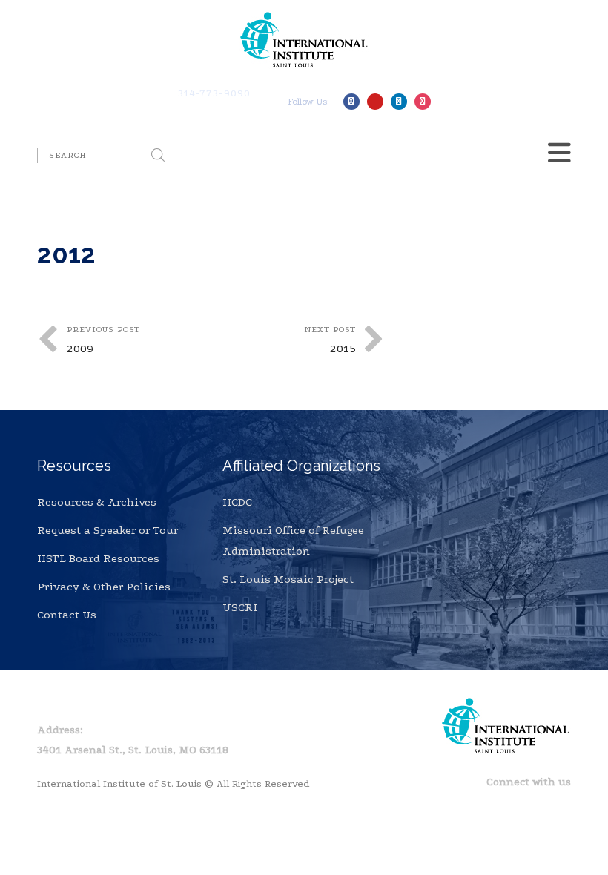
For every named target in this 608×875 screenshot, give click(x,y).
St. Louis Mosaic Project (288, 579)
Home (52, 702)
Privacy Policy (125, 702)
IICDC (237, 502)
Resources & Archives (96, 502)
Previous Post (103, 340)
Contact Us (66, 614)
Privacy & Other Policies (104, 586)
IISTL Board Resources (98, 558)
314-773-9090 (214, 93)
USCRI (239, 607)
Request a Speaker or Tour (107, 530)
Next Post (330, 340)
